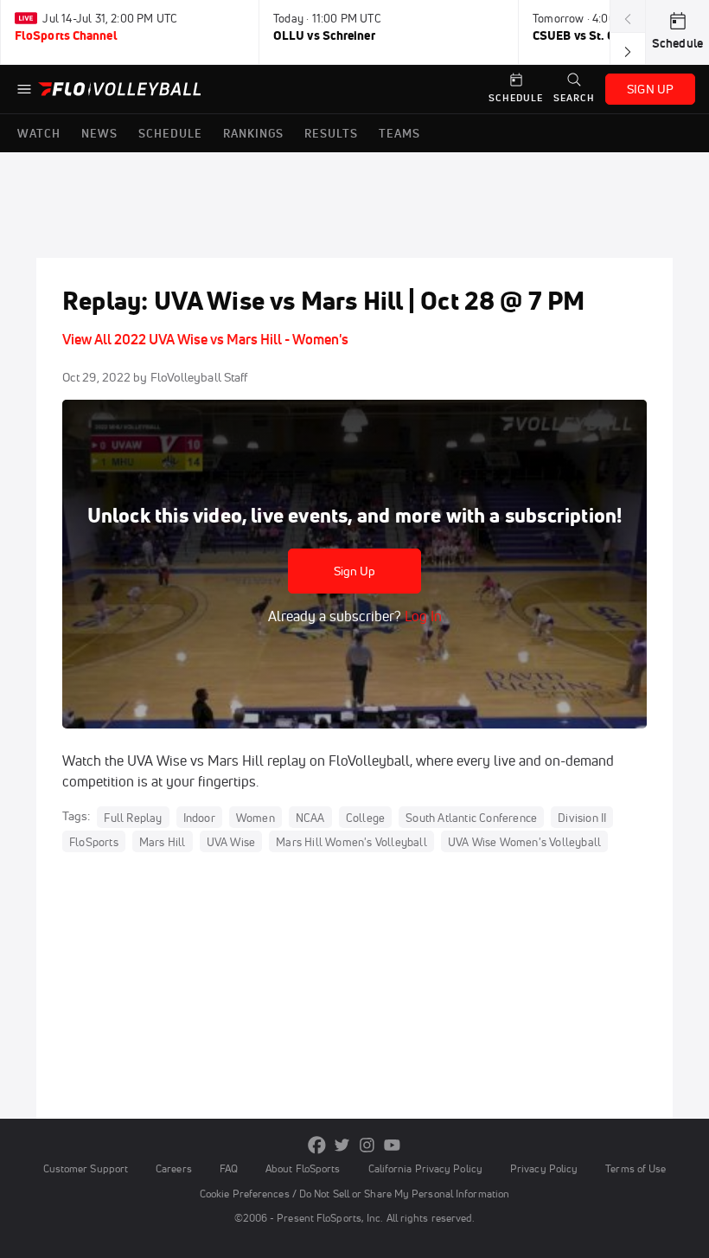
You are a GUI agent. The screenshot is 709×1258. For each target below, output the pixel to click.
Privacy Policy (544, 1168)
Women (255, 817)
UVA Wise (231, 841)
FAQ (229, 1168)
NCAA (310, 817)
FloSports (93, 841)
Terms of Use (635, 1168)
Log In (421, 616)
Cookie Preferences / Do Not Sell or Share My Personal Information (354, 1193)
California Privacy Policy (425, 1168)
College (365, 817)
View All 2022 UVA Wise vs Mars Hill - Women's (205, 339)
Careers (174, 1168)
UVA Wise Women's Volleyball (524, 841)
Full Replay (133, 817)
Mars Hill (162, 841)
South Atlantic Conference (471, 817)
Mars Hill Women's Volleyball (351, 841)
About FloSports (302, 1168)
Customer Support (86, 1168)
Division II (582, 817)
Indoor (199, 817)
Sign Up (355, 571)
